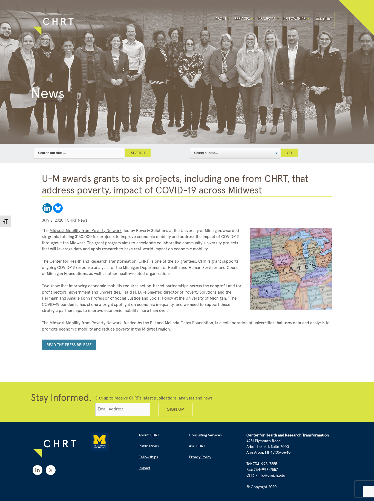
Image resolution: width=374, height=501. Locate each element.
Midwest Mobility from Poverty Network (86, 231)
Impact (144, 468)
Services (242, 19)
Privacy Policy (200, 457)
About (220, 19)
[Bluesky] (58, 208)
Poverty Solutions (201, 292)
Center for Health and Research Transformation (93, 261)
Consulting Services (205, 435)
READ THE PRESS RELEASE (69, 345)
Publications (149, 446)
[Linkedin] (47, 208)
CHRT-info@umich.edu (265, 475)
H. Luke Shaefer (147, 292)
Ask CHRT (324, 19)
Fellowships (294, 19)
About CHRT (149, 435)
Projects (266, 19)
